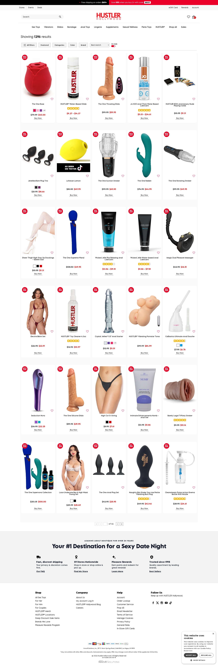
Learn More (117, 571)
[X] (157, 603)
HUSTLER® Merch (43, 611)
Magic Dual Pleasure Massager (180, 258)
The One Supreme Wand (73, 258)
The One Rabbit (144, 181)
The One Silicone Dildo (73, 415)
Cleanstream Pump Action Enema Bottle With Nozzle (180, 493)
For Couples (40, 608)
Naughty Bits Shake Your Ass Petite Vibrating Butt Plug (144, 493)
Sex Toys (36, 27)
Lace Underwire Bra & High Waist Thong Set (73, 493)
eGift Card (173, 7)
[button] (34, 110)
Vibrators (48, 27)
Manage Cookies (125, 618)
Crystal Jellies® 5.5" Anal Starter (109, 336)
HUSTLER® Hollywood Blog (88, 604)
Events (31, 7)
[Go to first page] (96, 524)
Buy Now (38, 118)
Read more (188, 651)
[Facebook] (153, 603)
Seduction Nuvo (38, 415)
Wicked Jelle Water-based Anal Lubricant (144, 259)
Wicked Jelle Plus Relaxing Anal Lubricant (109, 259)
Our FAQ (40, 571)
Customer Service (125, 604)
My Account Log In (85, 601)
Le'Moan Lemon (73, 181)
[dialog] (199, 647)
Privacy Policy (123, 621)
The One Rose (38, 104)
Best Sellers (155, 571)
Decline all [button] (206, 655)
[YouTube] (166, 603)
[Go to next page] (117, 524)
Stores (22, 7)
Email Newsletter (125, 611)
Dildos (60, 27)
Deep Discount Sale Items (47, 618)
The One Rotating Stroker (179, 181)
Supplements (112, 27)
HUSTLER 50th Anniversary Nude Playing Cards (180, 105)
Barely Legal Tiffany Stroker (180, 415)
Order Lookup (123, 601)
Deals (39, 7)
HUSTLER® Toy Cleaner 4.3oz (73, 336)
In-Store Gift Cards (126, 628)
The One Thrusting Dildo (109, 104)
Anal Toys (85, 27)
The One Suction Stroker (109, 181)
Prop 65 (120, 608)
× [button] (213, 634)
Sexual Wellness (130, 27)
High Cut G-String (109, 415)
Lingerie (98, 27)
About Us (80, 597)
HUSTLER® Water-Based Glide (74, 104)
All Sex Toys (40, 597)
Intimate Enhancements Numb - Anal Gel (144, 416)
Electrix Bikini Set (38, 336)
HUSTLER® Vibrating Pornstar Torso (144, 336)
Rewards (184, 7)
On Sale (114, 44)
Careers (79, 608)
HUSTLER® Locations (45, 615)
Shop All (173, 27)
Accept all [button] (191, 655)
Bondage (71, 27)
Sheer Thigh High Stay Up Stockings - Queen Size (38, 259)
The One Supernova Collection (38, 492)
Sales (183, 27)
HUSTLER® (160, 27)
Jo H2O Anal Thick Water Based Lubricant (144, 105)
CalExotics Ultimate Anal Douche (179, 336)
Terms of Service (125, 615)
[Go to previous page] (100, 524)
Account (195, 7)
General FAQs (123, 625)
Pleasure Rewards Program (47, 625)
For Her (38, 601)
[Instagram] (162, 603)
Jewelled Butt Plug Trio (38, 181)
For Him (38, 604)
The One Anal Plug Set (109, 492)
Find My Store (81, 571)
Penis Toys (146, 27)
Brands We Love (42, 621)
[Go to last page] (121, 524)
